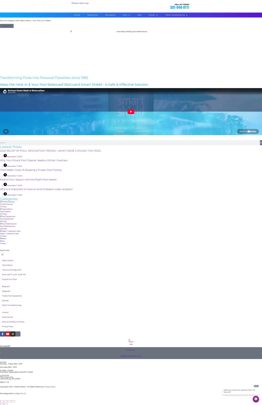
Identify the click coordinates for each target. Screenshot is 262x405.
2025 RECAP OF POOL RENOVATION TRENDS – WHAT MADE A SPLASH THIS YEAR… (51, 150)
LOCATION (4, 375)
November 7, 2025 (14, 157)
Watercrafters (7, 260)
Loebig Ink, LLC (20, 393)
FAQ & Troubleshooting (175, 15)
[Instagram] (12, 334)
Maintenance (92, 15)
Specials (5, 301)
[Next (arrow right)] (5, 404)
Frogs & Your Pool (9, 279)
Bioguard (6, 286)
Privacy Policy (7, 327)
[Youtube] (7, 334)
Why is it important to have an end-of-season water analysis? (36, 189)
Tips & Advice (7, 265)
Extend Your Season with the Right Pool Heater (28, 179)
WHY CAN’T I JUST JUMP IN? (14, 275)
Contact (152, 15)
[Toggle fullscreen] (5, 401)
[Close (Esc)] (13, 401)
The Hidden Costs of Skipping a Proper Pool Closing (31, 169)
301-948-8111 (179, 7)
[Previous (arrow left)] (1, 404)
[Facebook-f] (2, 334)
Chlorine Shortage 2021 (11, 270)
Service (77, 15)
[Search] (261, 142)
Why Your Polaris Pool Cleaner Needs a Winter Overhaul (34, 160)
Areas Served (7, 317)
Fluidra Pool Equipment (12, 296)
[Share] (9, 401)
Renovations (110, 15)
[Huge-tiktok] (17, 334)
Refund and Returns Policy (13, 322)
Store (125, 15)
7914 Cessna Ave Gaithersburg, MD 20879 (10, 378)
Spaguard (6, 291)
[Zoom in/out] (1, 401)
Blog (139, 15)
